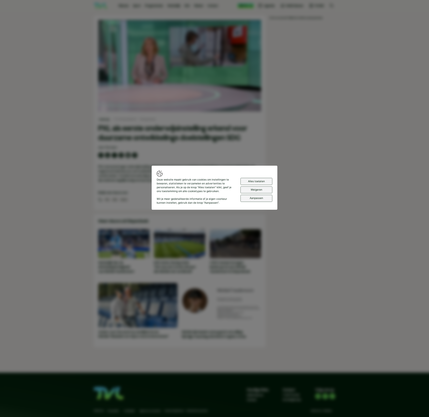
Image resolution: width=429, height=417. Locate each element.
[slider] (179, 100)
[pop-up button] (250, 106)
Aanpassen (256, 198)
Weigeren (256, 189)
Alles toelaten (256, 181)
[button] (180, 66)
